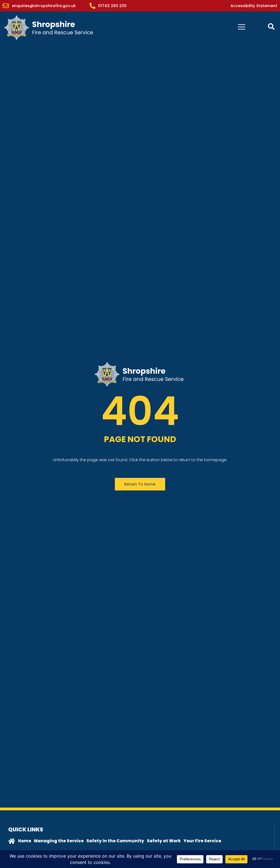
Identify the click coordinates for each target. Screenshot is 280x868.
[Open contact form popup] (271, 26)
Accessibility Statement (254, 5)
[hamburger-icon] (241, 28)
